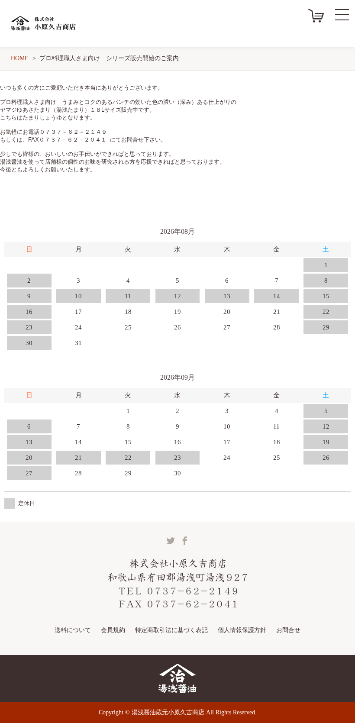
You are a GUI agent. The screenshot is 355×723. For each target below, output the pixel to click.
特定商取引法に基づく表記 (171, 630)
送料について (73, 630)
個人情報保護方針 (242, 630)
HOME (20, 58)
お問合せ (288, 630)
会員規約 (113, 630)
